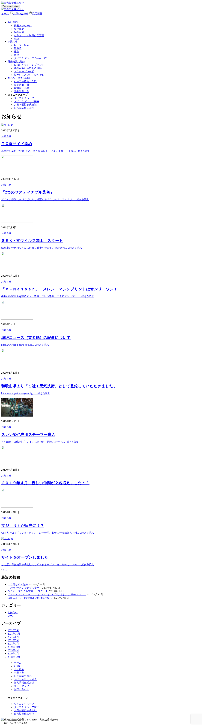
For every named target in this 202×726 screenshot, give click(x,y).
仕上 (16, 51)
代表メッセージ (23, 25)
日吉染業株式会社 (24, 108)
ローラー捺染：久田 (25, 81)
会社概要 (19, 28)
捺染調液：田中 (23, 84)
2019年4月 (13, 650)
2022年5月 (13, 630)
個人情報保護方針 (24, 682)
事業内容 (13, 41)
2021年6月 (13, 637)
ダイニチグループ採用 (26, 101)
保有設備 (19, 32)
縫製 (16, 55)
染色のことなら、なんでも (29, 74)
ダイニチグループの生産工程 (30, 58)
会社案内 (13, 22)
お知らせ (6, 136)
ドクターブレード (24, 71)
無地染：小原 (21, 88)
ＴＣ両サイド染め (18, 584)
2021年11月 (14, 633)
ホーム (5, 13)
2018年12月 (14, 657)
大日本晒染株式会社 (25, 104)
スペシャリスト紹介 (25, 679)
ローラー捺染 (21, 45)
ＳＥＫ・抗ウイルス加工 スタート (28, 591)
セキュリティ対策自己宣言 (29, 35)
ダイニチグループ (24, 98)
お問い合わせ (20, 13)
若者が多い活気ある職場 (28, 68)
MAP (16, 38)
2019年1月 (13, 653)
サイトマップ (21, 686)
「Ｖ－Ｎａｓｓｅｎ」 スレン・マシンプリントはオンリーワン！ (47, 594)
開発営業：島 (21, 91)
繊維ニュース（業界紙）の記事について (30, 597)
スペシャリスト (19, 78)
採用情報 (37, 13)
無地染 (17, 48)
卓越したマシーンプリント (29, 65)
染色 (10, 615)
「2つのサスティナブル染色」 (25, 588)
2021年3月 (13, 640)
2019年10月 (14, 647)
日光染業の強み (16, 61)
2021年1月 (13, 643)
